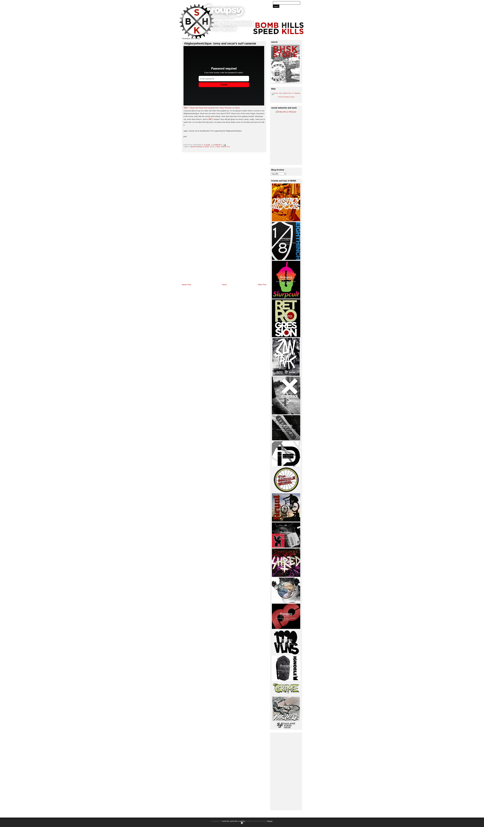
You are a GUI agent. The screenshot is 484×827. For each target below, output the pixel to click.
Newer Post (186, 285)
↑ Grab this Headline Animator (286, 97)
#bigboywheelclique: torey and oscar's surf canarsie (220, 43)
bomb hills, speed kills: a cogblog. (233, 821)
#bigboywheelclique (199, 146)
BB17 (211, 119)
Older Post (262, 285)
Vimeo (237, 108)
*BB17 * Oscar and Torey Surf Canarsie (199, 108)
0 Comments (216, 145)
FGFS (212, 146)
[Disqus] (224, 185)
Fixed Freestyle (222, 146)
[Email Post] (224, 145)
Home (224, 285)
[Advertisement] (286, 771)
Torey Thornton (225, 108)
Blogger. (270, 821)
